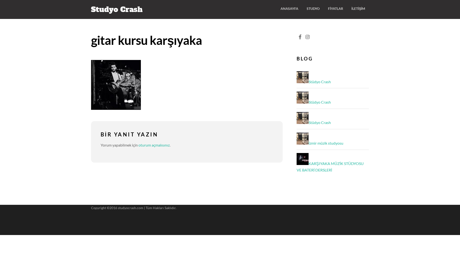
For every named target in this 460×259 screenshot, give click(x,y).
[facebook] (300, 35)
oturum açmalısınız (154, 145)
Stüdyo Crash (320, 81)
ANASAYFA (289, 8)
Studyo (313, 8)
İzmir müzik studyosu (326, 143)
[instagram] (308, 35)
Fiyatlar (335, 8)
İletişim (358, 8)
